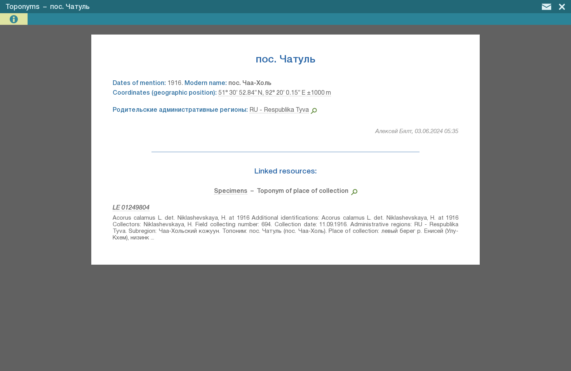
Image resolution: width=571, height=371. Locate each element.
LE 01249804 (131, 208)
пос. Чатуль (70, 7)
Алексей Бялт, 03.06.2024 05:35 (416, 131)
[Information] (14, 19)
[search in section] (352, 191)
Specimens (230, 191)
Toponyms (22, 7)
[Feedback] (546, 6)
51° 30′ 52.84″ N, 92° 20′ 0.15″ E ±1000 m (274, 93)
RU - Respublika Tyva (279, 110)
